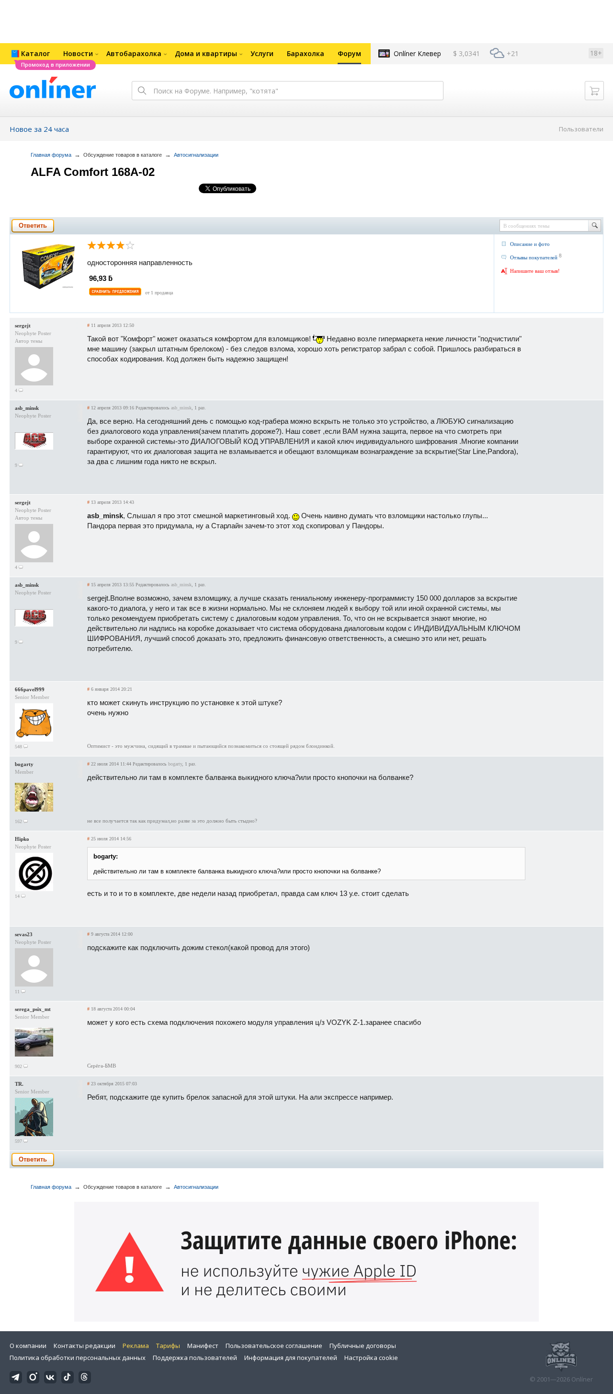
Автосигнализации (196, 155)
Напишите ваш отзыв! (535, 271)
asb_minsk (27, 408)
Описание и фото (530, 244)
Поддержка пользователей (195, 1357)
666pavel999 (30, 689)
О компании (28, 1345)
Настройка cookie (371, 1357)
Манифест (202, 1345)
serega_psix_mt (33, 1009)
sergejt (23, 325)
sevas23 (24, 934)
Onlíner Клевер (417, 53)
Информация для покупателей (290, 1357)
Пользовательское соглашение (274, 1345)
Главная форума (51, 155)
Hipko (22, 839)
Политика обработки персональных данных (78, 1357)
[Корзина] (594, 90)
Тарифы (168, 1345)
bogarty (24, 764)
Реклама (136, 1345)
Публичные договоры (362, 1345)
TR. (19, 1084)
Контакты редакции (84, 1345)
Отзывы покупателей (533, 257)
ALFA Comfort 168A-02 (93, 171)
